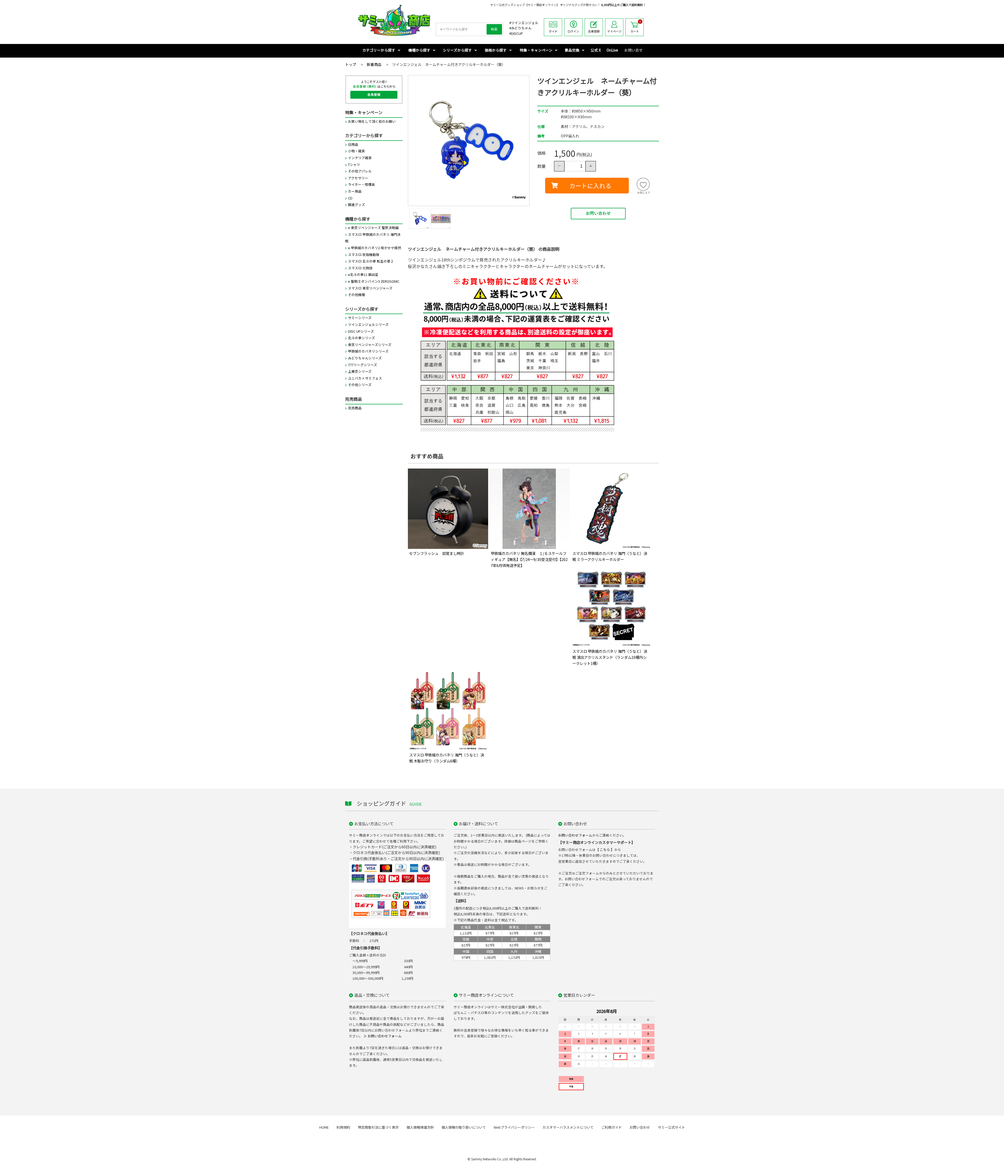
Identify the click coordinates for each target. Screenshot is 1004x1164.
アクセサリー (358, 177)
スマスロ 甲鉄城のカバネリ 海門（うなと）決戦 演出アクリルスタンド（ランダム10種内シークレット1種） (609, 657)
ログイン (573, 31)
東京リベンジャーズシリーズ (369, 344)
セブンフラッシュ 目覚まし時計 (436, 553)
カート (635, 26)
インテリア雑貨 (360, 157)
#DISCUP (516, 33)
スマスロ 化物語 (360, 267)
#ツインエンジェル (523, 22)
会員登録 (594, 31)
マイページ (614, 31)
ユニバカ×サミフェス (365, 378)
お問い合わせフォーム (575, 835)
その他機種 (356, 294)
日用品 (353, 144)
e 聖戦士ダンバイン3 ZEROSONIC (373, 281)
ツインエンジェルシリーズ (368, 324)
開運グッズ (356, 204)
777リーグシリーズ (362, 364)
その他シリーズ (360, 384)
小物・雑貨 (356, 150)
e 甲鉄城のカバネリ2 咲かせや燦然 (374, 247)
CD (350, 198)
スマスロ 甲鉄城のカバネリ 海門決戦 (373, 238)
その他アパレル (360, 171)
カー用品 (355, 191)
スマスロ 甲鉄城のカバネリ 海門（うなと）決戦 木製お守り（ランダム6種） (446, 758)
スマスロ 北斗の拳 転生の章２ (371, 261)
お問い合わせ (598, 213)
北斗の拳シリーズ (361, 337)
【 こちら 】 (605, 849)
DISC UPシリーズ (361, 331)
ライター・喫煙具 (361, 184)
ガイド (553, 31)
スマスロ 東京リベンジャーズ (370, 288)
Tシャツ (354, 164)
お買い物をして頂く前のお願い (372, 121)
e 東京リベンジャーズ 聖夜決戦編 (373, 227)
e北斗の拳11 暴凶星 (363, 274)
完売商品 (355, 407)
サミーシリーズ (360, 317)
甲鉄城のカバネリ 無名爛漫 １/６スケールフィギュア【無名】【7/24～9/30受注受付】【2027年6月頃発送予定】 (529, 559)
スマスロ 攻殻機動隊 (363, 254)
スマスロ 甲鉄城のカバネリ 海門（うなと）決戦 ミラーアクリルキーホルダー (609, 556)
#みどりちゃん (520, 27)
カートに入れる (590, 185)
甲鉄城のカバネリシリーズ (368, 351)
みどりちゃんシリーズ (365, 357)
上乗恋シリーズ (360, 371)
